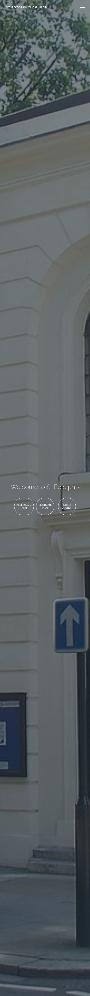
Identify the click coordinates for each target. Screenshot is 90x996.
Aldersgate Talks (24, 506)
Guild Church (67, 506)
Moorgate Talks (45, 506)
